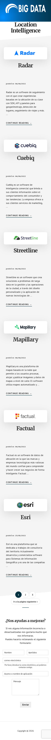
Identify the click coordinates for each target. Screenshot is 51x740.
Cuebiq (25, 158)
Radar (25, 65)
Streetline (26, 250)
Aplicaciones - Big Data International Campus (25, 8)
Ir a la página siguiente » (25, 601)
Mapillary (25, 339)
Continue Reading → (19, 122)
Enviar (25, 704)
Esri (26, 517)
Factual (25, 428)
